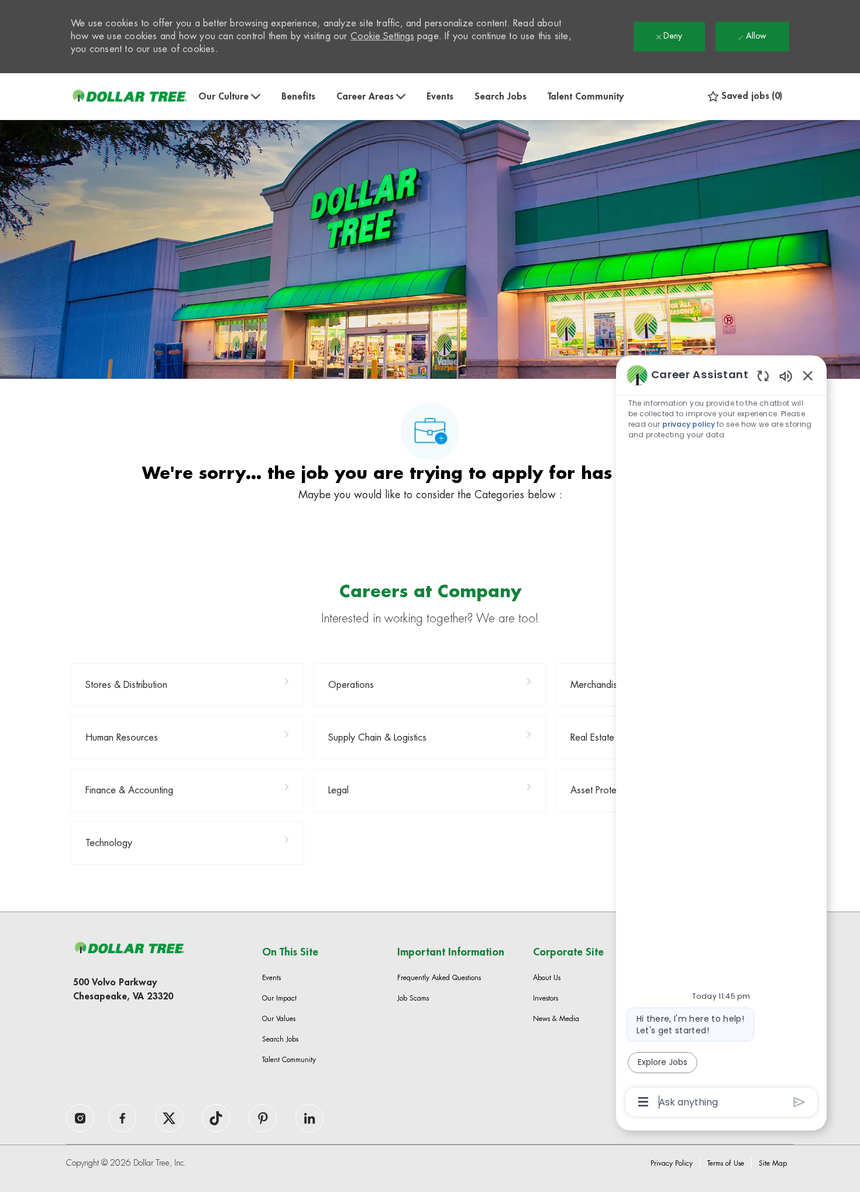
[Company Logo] (129, 96)
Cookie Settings (382, 36)
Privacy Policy (672, 1163)
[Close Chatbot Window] (808, 375)
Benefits (298, 96)
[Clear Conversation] (763, 375)
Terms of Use (725, 1163)
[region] (721, 737)
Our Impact (279, 998)
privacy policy (688, 424)
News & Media (556, 1018)
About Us (546, 977)
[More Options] (643, 1102)
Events (439, 96)
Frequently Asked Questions (439, 977)
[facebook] (80, 1118)
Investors (545, 998)
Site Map (773, 1163)
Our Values (278, 1018)
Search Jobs (500, 96)
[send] (799, 1102)
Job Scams (413, 998)
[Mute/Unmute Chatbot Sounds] (785, 375)
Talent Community (586, 96)
